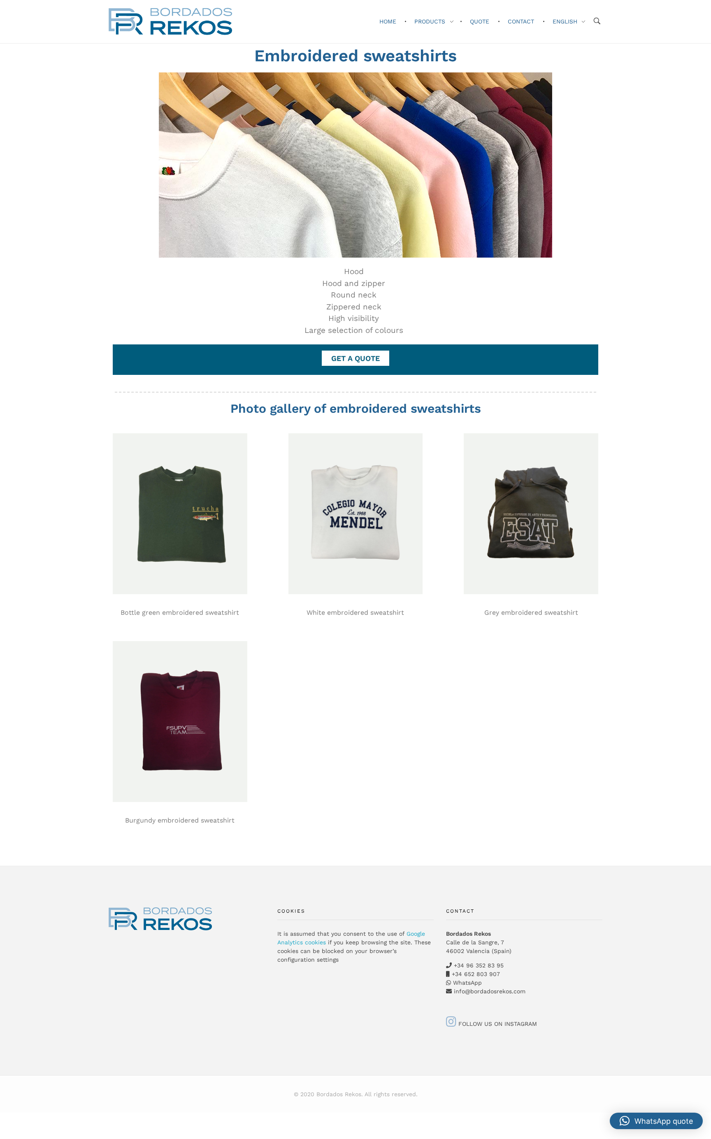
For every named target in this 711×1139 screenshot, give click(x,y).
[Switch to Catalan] (4, 1120)
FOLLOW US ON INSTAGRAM (496, 1023)
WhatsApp (467, 982)
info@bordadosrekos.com (489, 991)
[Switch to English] (4, 1124)
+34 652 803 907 (475, 974)
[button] (656, 1121)
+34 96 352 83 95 (479, 965)
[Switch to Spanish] (4, 1115)
